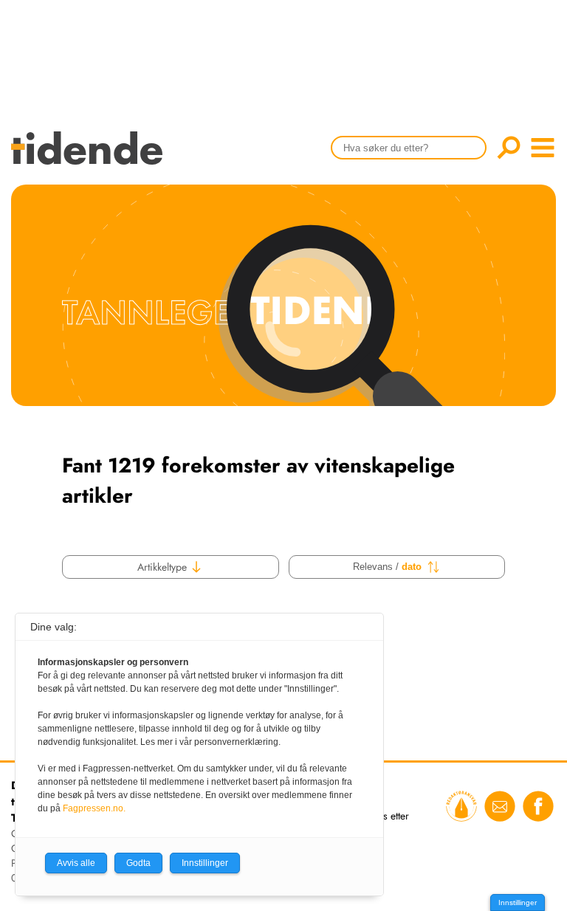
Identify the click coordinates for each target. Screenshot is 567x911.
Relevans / (387, 566)
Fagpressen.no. (94, 808)
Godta (138, 863)
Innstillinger (517, 902)
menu (542, 147)
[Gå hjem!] (90, 157)
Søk (508, 147)
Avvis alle (76, 863)
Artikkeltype (163, 567)
